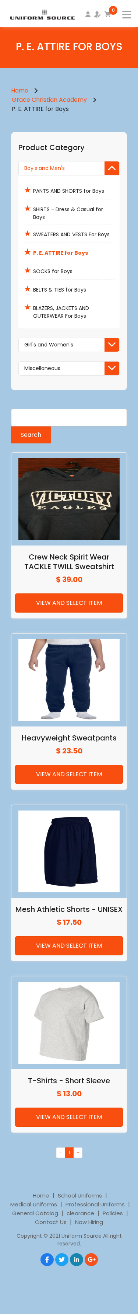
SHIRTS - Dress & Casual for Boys (63, 212)
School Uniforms (80, 1195)
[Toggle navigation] (122, 12)
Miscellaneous (42, 368)
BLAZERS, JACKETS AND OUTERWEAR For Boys (56, 311)
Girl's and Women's (48, 344)
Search (31, 435)
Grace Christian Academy (49, 99)
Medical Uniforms (33, 1204)
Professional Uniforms (95, 1204)
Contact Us (51, 1222)
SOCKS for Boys (48, 270)
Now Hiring (89, 1222)
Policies (113, 1213)
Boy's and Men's (44, 168)
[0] (107, 14)
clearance (80, 1213)
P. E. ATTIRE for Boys (56, 252)
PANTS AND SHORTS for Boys (64, 190)
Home (19, 90)
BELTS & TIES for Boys (55, 288)
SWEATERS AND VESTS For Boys (67, 233)
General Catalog (35, 1213)
